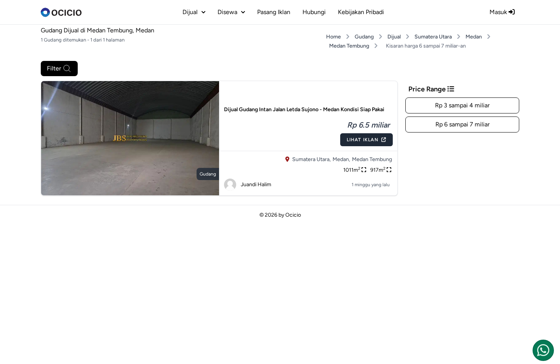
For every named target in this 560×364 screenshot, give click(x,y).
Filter (54, 68)
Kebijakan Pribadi (361, 12)
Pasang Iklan (273, 12)
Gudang (364, 37)
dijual (190, 12)
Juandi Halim (256, 184)
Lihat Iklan (362, 139)
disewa (227, 12)
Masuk (499, 12)
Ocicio (293, 215)
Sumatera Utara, (311, 159)
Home (333, 37)
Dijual (394, 37)
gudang (208, 174)
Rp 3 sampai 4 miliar (462, 105)
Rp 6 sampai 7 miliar (462, 124)
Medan (474, 37)
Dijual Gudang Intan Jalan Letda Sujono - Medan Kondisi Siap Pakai (304, 109)
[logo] (61, 12)
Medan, (341, 159)
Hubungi (314, 12)
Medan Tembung (349, 46)
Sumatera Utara (433, 37)
